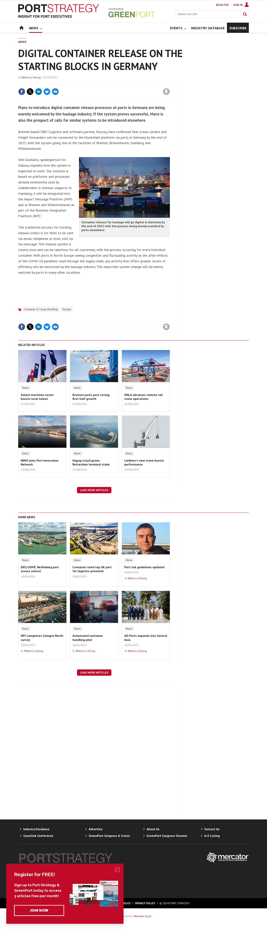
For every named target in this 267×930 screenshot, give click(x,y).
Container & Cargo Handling (41, 309)
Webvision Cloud (142, 916)
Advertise (95, 829)
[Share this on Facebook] (21, 91)
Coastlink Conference (38, 836)
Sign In (238, 4)
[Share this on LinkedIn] (38, 91)
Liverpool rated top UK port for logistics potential (92, 569)
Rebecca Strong (31, 77)
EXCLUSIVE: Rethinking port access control (40, 569)
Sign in (120, 83)
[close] (169, 83)
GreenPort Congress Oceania (167, 836)
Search (245, 14)
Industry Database (36, 829)
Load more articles (94, 490)
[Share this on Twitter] (30, 91)
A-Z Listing (212, 836)
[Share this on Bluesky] (46, 91)
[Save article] (166, 91)
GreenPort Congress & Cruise (109, 836)
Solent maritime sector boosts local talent (37, 397)
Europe (67, 309)
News (22, 42)
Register (222, 4)
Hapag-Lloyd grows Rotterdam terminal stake (91, 462)
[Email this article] (55, 91)
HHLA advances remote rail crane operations (143, 397)
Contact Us (212, 829)
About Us (153, 829)
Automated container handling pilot (88, 637)
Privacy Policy (145, 903)
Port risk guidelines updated (144, 567)
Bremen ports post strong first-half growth (91, 397)
